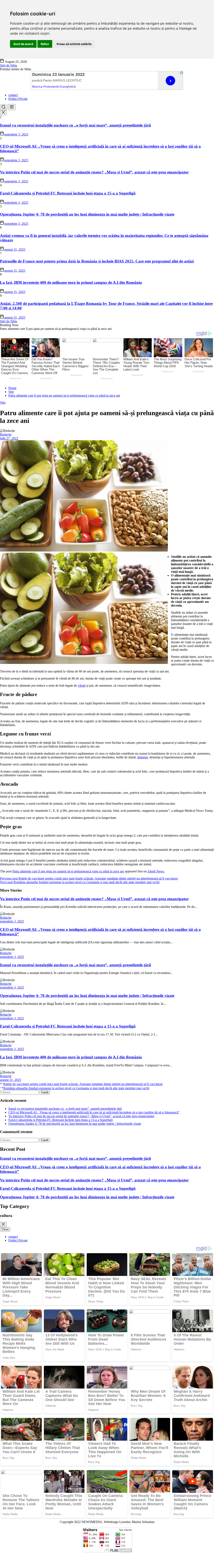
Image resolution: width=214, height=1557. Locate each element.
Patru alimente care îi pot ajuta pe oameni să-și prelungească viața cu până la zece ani (68, 871)
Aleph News (155, 871)
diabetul (142, 757)
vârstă (81, 685)
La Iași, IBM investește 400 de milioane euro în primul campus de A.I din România (71, 282)
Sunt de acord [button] (23, 44)
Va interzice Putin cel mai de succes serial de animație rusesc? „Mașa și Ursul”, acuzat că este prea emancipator (94, 172)
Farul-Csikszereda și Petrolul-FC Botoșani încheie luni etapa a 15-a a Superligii (67, 193)
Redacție (5, 434)
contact (13, 95)
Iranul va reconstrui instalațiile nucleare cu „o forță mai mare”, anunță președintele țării (75, 125)
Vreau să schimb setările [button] (74, 44)
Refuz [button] (45, 44)
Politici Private (18, 99)
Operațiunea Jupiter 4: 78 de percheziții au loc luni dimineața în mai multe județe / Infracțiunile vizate (87, 214)
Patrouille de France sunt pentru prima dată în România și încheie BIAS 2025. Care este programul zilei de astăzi (97, 261)
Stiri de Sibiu (8, 65)
